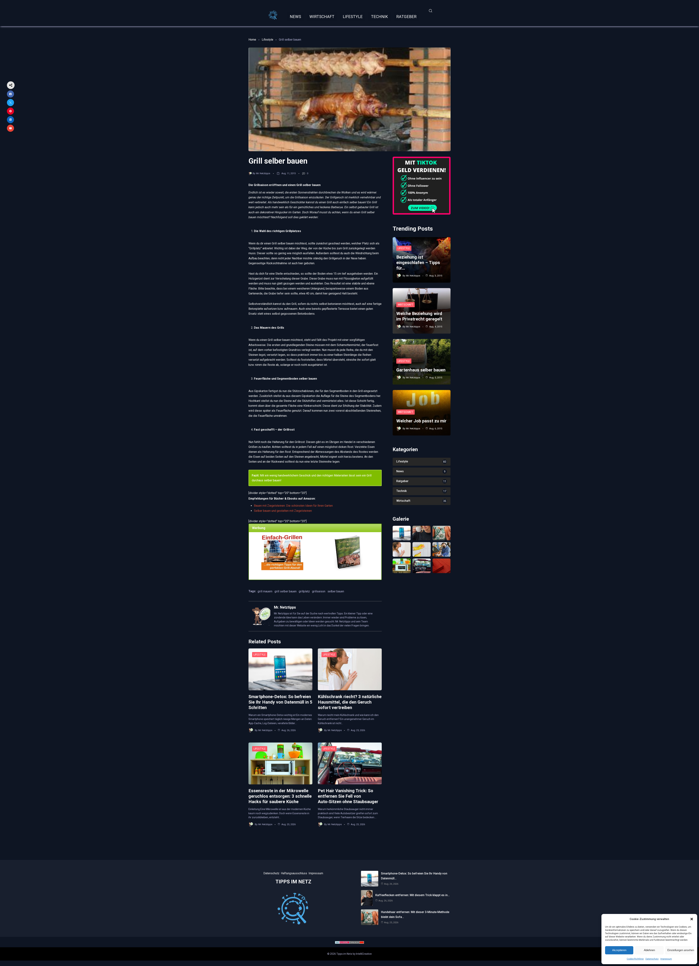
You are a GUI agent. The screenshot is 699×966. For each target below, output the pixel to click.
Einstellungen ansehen (680, 950)
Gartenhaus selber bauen (420, 370)
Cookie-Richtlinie (635, 959)
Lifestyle (267, 39)
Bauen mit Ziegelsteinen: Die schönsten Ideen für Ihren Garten (293, 505)
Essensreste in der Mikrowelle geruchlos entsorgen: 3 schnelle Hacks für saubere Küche (280, 796)
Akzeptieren (619, 950)
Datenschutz (652, 959)
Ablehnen (649, 950)
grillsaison (318, 591)
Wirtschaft (405, 304)
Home (252, 39)
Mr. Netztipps (263, 173)
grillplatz (304, 591)
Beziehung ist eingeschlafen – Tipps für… (418, 263)
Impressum (666, 959)
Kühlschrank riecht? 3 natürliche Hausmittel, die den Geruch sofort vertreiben (350, 702)
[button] (692, 919)
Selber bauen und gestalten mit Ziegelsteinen (283, 510)
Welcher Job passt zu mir (421, 420)
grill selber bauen (286, 591)
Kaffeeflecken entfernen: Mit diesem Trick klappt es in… (412, 895)
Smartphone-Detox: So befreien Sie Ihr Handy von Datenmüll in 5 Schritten (280, 702)
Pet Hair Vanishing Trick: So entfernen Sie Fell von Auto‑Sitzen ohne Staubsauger (348, 796)
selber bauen (335, 591)
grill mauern (265, 591)
